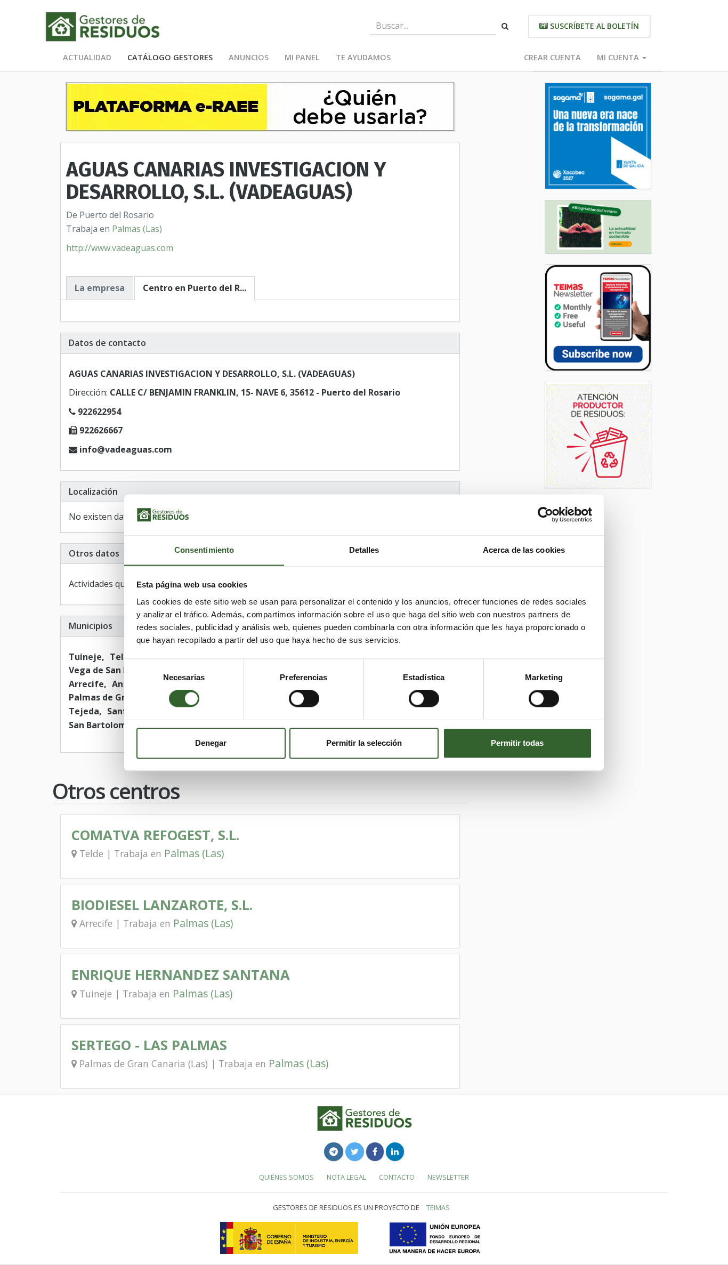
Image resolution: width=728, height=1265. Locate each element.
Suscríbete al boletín (593, 26)
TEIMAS (438, 1207)
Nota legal (346, 1177)
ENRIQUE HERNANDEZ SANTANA (180, 974)
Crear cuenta (552, 57)
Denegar (211, 742)
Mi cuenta (619, 57)
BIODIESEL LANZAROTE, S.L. (162, 905)
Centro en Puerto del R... (194, 288)
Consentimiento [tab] (204, 549)
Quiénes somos (286, 1177)
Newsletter (448, 1177)
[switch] (304, 698)
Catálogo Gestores (170, 57)
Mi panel (302, 57)
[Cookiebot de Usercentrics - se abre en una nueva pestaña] (545, 514)
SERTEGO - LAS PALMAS (149, 1045)
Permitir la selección (364, 742)
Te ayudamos (363, 57)
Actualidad (87, 57)
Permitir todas (517, 742)
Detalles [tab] (364, 549)
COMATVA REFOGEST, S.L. (155, 835)
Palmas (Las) (137, 229)
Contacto (397, 1177)
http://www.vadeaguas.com (119, 248)
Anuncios (249, 57)
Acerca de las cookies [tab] (524, 549)
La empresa (100, 288)
